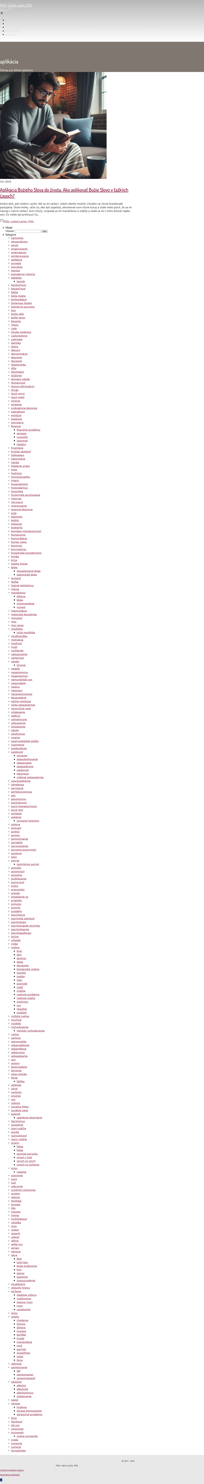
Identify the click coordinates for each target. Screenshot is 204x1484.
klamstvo (16, 516)
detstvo (21, 958)
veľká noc (17, 1244)
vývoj (14, 1313)
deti (19, 954)
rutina (15, 1034)
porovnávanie (19, 846)
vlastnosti (23, 773)
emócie (15, 401)
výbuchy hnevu (20, 1288)
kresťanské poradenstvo (26, 553)
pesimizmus (18, 799)
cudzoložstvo (19, 335)
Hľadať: (10, 231)
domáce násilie (20, 379)
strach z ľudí (24, 1157)
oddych (15, 716)
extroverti (17, 422)
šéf (18, 1371)
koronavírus (18, 549)
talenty (15, 1197)
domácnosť (18, 383)
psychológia (18, 922)
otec (19, 980)
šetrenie (16, 1070)
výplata (21, 444)
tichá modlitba (26, 632)
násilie (15, 661)
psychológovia (20, 929)
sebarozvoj (18, 1052)
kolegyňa (16, 527)
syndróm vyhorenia (23, 1190)
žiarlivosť (16, 1421)
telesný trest (25, 1302)
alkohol (21, 1385)
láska (14, 567)
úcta (14, 1226)
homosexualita (20, 477)
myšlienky (17, 650)
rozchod (16, 1020)
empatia (16, 404)
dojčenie (16, 375)
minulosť (16, 618)
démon (15, 350)
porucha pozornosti (23, 850)
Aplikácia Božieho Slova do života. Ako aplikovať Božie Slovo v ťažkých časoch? (64, 193)
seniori (15, 1063)
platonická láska (27, 574)
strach (15, 1143)
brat (19, 951)
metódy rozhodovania (31, 1030)
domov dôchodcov (22, 386)
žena (20, 1360)
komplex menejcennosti (26, 531)
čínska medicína (21, 332)
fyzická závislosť (21, 451)
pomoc (15, 835)
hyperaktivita (19, 484)
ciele (14, 328)
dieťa (20, 962)
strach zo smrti (26, 1161)
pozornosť (17, 882)
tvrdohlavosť (19, 1219)
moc (14, 621)
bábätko (16, 278)
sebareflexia (18, 1049)
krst (19, 1269)
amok (14, 245)
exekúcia (16, 419)
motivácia (17, 640)
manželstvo (18, 592)
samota (16, 1038)
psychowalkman (21, 933)
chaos (14, 325)
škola (14, 1078)
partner (21, 1349)
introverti (17, 502)
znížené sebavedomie (30, 777)
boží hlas (22, 1262)
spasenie (22, 1277)
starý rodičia (19, 1139)
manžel (21, 973)
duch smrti (18, 393)
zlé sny (15, 1425)
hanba (15, 462)
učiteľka (16, 1222)
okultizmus (18, 734)
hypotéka (17, 491)
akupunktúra (19, 241)
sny (13, 1099)
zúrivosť (16, 1447)
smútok (16, 1096)
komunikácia (19, 538)
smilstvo (16, 1092)
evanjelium (18, 411)
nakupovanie (19, 654)
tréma (15, 1215)
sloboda (16, 1085)
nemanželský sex (21, 679)
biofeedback (19, 299)
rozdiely (16, 1023)
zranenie (16, 1443)
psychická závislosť (22, 918)
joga (14, 513)
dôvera (21, 596)
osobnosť (17, 752)
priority (16, 907)
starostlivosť (19, 1135)
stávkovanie (24, 1396)
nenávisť (22, 755)
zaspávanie (24, 1309)
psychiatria (18, 915)
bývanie (16, 321)
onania (15, 737)
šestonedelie (19, 1067)
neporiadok (18, 683)
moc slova (17, 625)
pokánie (16, 817)
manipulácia (24, 1342)
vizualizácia (18, 1284)
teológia (16, 1201)
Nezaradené (18, 697)
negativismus (19, 672)
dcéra (14, 346)
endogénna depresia (24, 408)
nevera (15, 687)
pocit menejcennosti (24, 806)
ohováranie (18, 726)
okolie (15, 730)
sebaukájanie (19, 1056)
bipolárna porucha (23, 307)
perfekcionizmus (21, 792)
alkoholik (22, 1389)
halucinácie (18, 459)
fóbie (20, 1150)
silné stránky (19, 1074)
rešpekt (16, 940)
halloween (17, 455)
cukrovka (16, 339)
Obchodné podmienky (10, 1474)
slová (14, 1088)
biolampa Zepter (21, 303)
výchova (16, 1291)
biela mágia (18, 296)
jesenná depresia (22, 509)
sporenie (22, 440)
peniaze (22, 433)
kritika (15, 556)
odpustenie (18, 723)
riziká (14, 944)
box (13, 310)
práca (14, 886)
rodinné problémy (28, 994)
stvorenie (17, 1175)
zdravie (15, 1403)
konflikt (21, 1335)
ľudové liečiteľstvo (22, 585)
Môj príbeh (12, 31)
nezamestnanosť (21, 694)
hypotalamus (19, 488)
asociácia (16, 267)
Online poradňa (15, 23)
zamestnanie (19, 1367)
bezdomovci (18, 285)
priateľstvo (23, 1353)
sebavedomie (25, 766)
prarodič (22, 983)
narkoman (17, 658)
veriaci (15, 1248)
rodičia (21, 991)
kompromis (18, 535)
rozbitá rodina (20, 1016)
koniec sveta (19, 542)
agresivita (17, 238)
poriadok (16, 842)
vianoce (16, 1251)
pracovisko (18, 889)
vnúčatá (22, 1012)
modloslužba (19, 636)
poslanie (16, 853)
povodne (16, 875)
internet (16, 498)
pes (13, 795)
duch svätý (18, 397)
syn (19, 1005)
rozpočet (22, 437)
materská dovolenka (24, 614)
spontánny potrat (28, 864)
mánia (15, 589)
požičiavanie (19, 878)
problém (16, 911)
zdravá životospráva (29, 1411)
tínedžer (22, 1009)
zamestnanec (25, 1374)
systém (15, 1193)
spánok (15, 1114)
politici (15, 831)
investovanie (19, 506)
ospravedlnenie (21, 781)
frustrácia (17, 448)
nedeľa (15, 669)
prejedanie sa (19, 897)
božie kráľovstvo (27, 1266)
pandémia (17, 784)
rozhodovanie (19, 1027)
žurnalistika (18, 1450)
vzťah (20, 1356)
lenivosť (16, 578)
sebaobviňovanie (27, 759)
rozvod (21, 607)
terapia (15, 1204)
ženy (14, 1418)
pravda (15, 893)
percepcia (17, 788)
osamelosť (17, 745)
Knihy (9, 27)
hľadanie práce (20, 466)
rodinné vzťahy (26, 998)
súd (13, 1183)
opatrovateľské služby (25, 741)
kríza (14, 560)
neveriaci (16, 690)
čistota (21, 1324)
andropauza (18, 252)
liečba (14, 582)
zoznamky (17, 1432)
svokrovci (22, 1002)
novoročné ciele (21, 708)
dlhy (14, 368)
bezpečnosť (18, 288)
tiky (13, 1208)
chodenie (22, 1320)
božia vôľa (17, 314)
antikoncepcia (20, 256)
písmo (20, 1273)
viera (14, 1255)
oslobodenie (19, 748)
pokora (15, 824)
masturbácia (19, 611)
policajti (16, 828)
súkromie (17, 1186)
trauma (16, 1211)
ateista (15, 270)
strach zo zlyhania (28, 1164)
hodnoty (16, 473)
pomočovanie (19, 839)
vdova (14, 1240)
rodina (15, 947)
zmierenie (17, 1429)
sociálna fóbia (20, 1107)
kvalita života (19, 564)
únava (15, 1230)
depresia (16, 357)
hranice (21, 1331)
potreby (16, 868)
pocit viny (17, 810)
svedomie (23, 770)
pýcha (15, 936)
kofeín (15, 520)
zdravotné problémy (29, 1414)
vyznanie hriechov (28, 821)
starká (15, 1132)
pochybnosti (19, 802)
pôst (14, 857)
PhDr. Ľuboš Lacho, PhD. (16, 5)
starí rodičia (18, 1128)
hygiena (22, 1407)
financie (16, 426)
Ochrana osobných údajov (12, 1470)
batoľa (21, 281)
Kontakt (11, 34)
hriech (15, 480)
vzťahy (15, 1316)
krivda (20, 1338)
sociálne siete (19, 1110)
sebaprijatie (24, 763)
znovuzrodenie (26, 1280)
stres (14, 1168)
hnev (14, 469)
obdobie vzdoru (26, 1295)
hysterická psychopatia (25, 495)
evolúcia (16, 415)
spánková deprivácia (29, 1117)
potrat (15, 860)
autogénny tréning (23, 274)
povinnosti (17, 871)
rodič (20, 987)
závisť (14, 1400)
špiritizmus (18, 1121)
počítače (16, 813)
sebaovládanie (20, 1045)
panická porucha (27, 1154)
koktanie (16, 524)
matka (21, 976)
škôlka (21, 1081)
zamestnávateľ (26, 1378)
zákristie (16, 1364)
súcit (14, 1179)
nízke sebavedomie (23, 705)
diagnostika (18, 364)
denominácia (19, 354)
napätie (21, 1172)
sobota (15, 1103)
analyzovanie (19, 249)
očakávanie (18, 712)
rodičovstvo (24, 1298)
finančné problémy (28, 430)
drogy (14, 390)
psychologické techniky (25, 926)
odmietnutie (19, 719)
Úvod (9, 20)
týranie (21, 665)
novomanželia (25, 603)
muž (19, 1345)
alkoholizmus (25, 1392)
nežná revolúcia (21, 701)
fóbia (20, 1146)
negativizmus (19, 676)
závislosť (16, 1382)
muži (14, 647)
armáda (16, 263)
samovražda (18, 1041)
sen (13, 1059)
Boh (19, 1259)
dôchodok (17, 372)
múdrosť (16, 643)
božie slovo (18, 317)
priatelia (16, 900)
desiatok (16, 361)
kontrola (16, 545)
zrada (14, 1440)
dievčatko (23, 965)
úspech (15, 1233)
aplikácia (16, 259)
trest (20, 1306)
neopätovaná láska (29, 571)
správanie (17, 1125)
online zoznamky (27, 1436)
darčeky (16, 343)
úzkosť (15, 1237)
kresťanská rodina (28, 969)
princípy (16, 904)
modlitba (17, 629)
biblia (14, 292)
